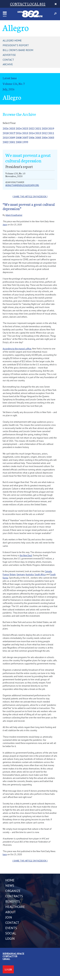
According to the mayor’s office (17, 348)
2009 (12, 137)
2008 (19, 137)
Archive (8, 64)
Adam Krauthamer (14, 215)
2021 (38, 128)
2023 (25, 128)
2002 (6, 142)
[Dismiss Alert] (55, 4)
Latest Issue (10, 78)
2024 (19, 128)
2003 (51, 137)
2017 (12, 133)
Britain (13, 574)
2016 (19, 133)
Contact (8, 59)
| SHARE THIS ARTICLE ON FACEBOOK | (30, 196)
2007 (25, 137)
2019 (51, 128)
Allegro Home (12, 40)
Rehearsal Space (13, 953)
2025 (12, 128)
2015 (25, 133)
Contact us (10, 956)
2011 (51, 133)
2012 (45, 133)
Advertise (9, 54)
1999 (25, 142)
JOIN (8, 917)
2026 (6, 128)
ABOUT (10, 912)
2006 (32, 137)
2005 (38, 137)
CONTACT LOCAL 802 (28, 3)
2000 (19, 142)
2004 (45, 137)
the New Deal (26, 555)
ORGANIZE (12, 891)
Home (9, 880)
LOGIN (10, 938)
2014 (32, 133)
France (6, 574)
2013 (38, 133)
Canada (48, 571)
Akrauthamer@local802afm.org (22, 185)
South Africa (40, 574)
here (5, 224)
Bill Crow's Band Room (18, 50)
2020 (45, 128)
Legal (6, 958)
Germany (20, 574)
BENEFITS (12, 901)
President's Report (16, 45)
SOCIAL (10, 933)
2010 (6, 137)
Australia (30, 574)
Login (8, 969)
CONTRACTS (14, 896)
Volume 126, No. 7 (14, 84)
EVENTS (11, 928)
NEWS (9, 885)
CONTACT (12, 922)
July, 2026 (8, 89)
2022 (32, 128)
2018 (6, 133)
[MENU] (5, 13)
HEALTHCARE (15, 906)
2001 (12, 142)
